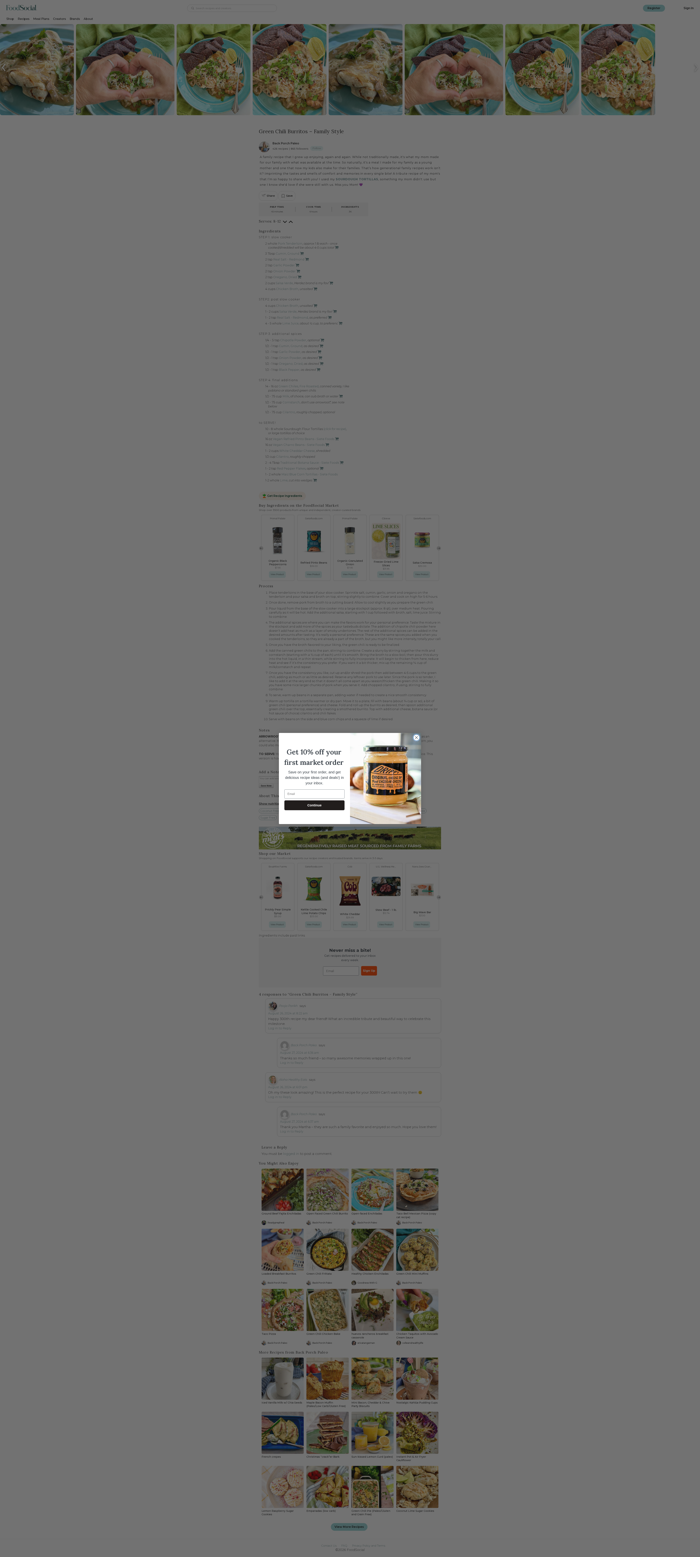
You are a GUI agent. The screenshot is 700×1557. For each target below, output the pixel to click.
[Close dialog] (416, 737)
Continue (314, 805)
